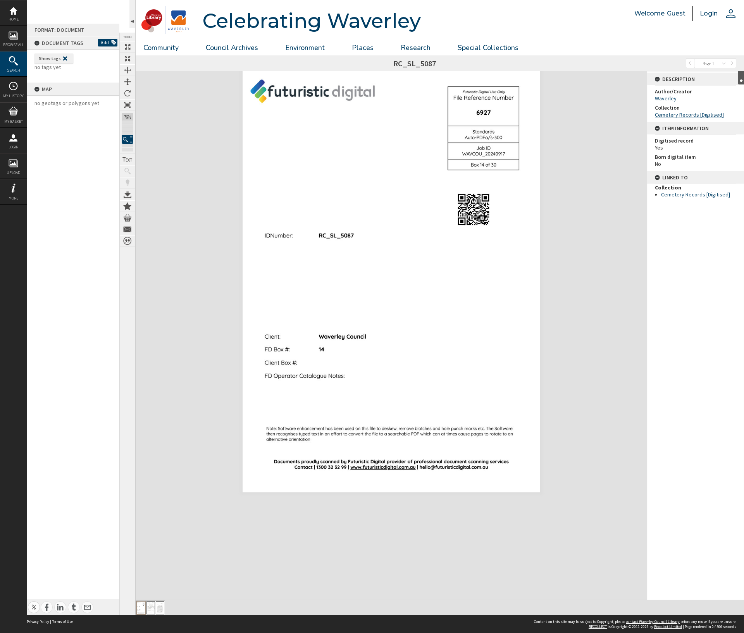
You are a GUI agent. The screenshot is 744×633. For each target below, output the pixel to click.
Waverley (666, 98)
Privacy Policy (38, 621)
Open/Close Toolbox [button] (132, 14)
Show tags (50, 58)
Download (127, 194)
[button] (127, 139)
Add (105, 42)
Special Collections (488, 48)
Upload (13, 172)
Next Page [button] (732, 63)
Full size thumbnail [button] (127, 47)
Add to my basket (127, 218)
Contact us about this (127, 229)
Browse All (13, 44)
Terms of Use (62, 621)
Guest (676, 13)
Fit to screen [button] (127, 58)
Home (14, 19)
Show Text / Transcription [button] (127, 159)
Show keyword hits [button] (127, 171)
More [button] (13, 198)
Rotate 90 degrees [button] (127, 93)
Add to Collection (127, 206)
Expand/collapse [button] (741, 77)
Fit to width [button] (127, 70)
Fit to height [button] (127, 82)
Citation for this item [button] (127, 241)
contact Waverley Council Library (653, 621)
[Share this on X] (34, 602)
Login (14, 147)
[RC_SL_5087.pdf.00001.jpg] (141, 608)
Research (416, 48)
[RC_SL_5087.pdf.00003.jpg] (160, 607)
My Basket (13, 121)
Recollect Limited (668, 626)
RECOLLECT (598, 626)
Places (363, 48)
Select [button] (724, 63)
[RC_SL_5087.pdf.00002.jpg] (150, 607)
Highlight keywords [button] (127, 183)
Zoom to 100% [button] (127, 105)
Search (13, 70)
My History (13, 95)
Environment (305, 48)
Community (161, 48)
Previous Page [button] (690, 63)
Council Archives (232, 48)
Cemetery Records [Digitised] (689, 114)
